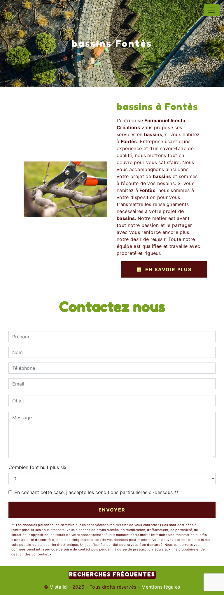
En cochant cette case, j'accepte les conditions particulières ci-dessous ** (96, 492)
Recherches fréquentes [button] (112, 574)
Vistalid (58, 587)
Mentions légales (160, 587)
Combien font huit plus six (37, 467)
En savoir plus (168, 269)
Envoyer (112, 510)
